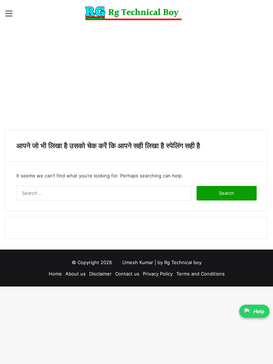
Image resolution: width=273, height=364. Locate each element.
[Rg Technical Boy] (136, 13)
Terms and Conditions (200, 274)
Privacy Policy (158, 274)
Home (55, 274)
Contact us (127, 274)
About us (75, 274)
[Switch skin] (251, 16)
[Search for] (264, 16)
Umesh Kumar (137, 262)
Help (258, 311)
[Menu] (8, 16)
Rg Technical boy (183, 262)
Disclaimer (100, 274)
